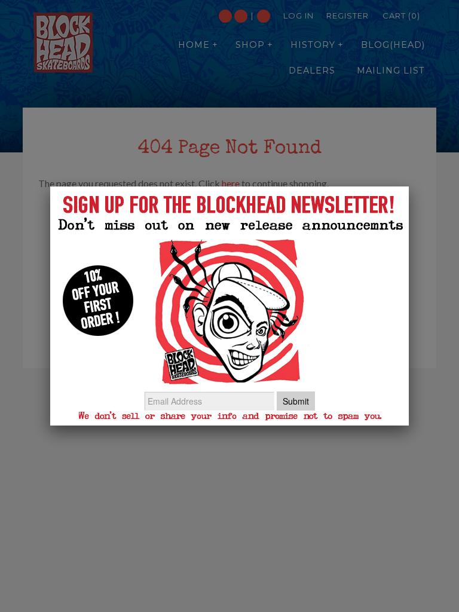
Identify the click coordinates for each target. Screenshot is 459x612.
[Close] (409, 186)
